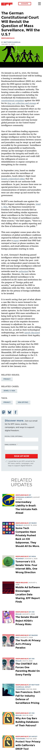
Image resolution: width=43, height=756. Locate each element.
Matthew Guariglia (12, 42)
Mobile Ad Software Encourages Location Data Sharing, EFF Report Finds (27, 594)
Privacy (7, 379)
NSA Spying (23, 402)
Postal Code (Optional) (13, 436)
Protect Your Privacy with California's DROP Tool (27, 745)
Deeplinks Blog (22, 495)
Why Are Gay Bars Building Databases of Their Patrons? (27, 722)
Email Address (10, 444)
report (16, 240)
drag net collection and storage (21, 103)
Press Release (21, 582)
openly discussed (32, 332)
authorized (24, 271)
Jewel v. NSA (9, 391)
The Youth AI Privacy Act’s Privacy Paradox (27, 644)
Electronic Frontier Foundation (7, 4)
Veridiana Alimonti (23, 497)
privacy (7, 402)
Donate (24, 3)
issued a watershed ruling (13, 179)
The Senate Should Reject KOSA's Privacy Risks (26, 621)
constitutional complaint (12, 100)
